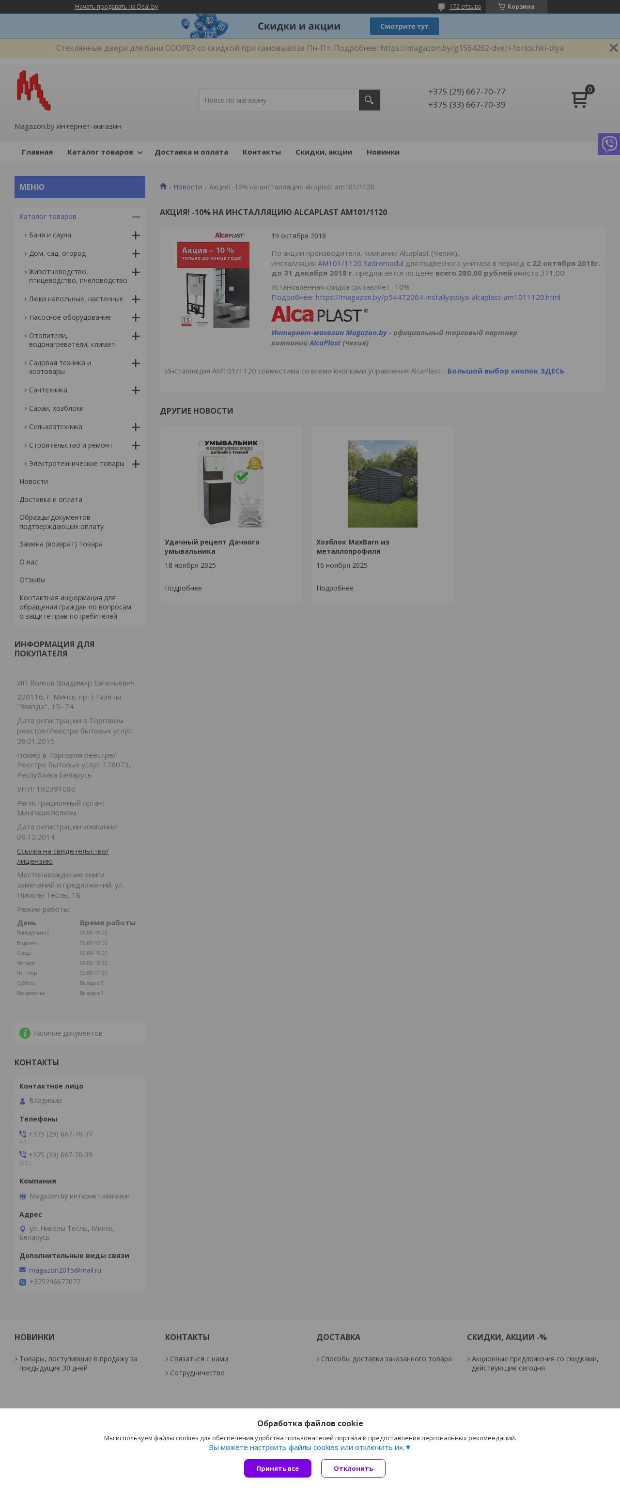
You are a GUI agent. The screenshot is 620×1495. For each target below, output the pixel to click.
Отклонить (353, 1468)
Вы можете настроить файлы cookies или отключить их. (306, 1447)
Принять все (278, 1468)
